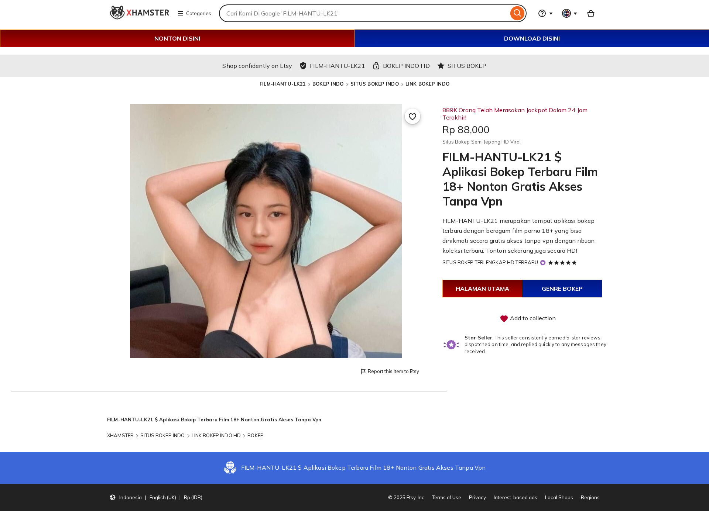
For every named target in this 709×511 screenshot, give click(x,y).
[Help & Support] (545, 13)
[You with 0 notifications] (570, 13)
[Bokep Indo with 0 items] (591, 13)
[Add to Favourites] (412, 116)
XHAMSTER (120, 435)
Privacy (477, 497)
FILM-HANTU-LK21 (283, 84)
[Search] (517, 13)
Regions (590, 497)
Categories (198, 13)
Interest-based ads (515, 497)
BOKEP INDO (327, 84)
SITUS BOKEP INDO (374, 84)
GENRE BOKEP (562, 288)
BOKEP (255, 435)
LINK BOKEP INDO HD (216, 435)
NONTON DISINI (177, 38)
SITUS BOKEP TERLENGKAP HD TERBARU (490, 262)
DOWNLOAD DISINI (532, 38)
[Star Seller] (543, 263)
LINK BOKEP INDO (427, 84)
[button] (156, 497)
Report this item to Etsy (393, 371)
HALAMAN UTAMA (482, 288)
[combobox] (363, 13)
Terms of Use (446, 497)
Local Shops (559, 497)
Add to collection (532, 318)
